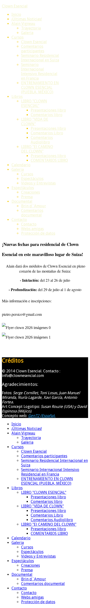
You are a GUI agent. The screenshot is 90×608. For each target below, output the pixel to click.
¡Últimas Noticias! (27, 19)
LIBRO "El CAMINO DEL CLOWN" (37, 149)
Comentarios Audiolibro (42, 139)
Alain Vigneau (23, 23)
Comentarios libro (46, 115)
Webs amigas (32, 229)
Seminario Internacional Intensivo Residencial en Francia (39, 71)
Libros (17, 96)
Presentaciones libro (48, 110)
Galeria (27, 32)
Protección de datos (38, 233)
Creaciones (30, 192)
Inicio (16, 14)
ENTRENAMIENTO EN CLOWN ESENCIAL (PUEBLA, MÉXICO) (40, 87)
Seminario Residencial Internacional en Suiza (40, 57)
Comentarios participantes (32, 48)
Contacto (19, 219)
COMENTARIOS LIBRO (49, 160)
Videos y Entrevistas (38, 183)
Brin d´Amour (33, 206)
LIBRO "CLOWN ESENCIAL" (34, 103)
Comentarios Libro (47, 133)
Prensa (27, 197)
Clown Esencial (15, 6)
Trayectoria (31, 28)
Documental (22, 201)
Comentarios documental (32, 212)
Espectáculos (32, 178)
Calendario (21, 165)
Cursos (18, 37)
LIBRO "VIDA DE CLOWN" (34, 121)
